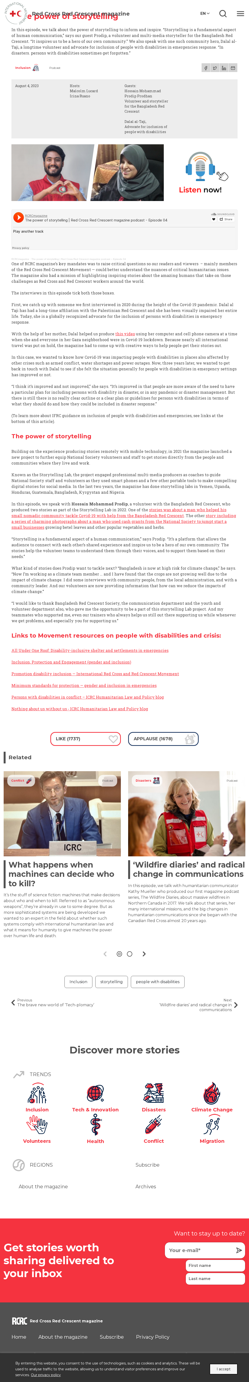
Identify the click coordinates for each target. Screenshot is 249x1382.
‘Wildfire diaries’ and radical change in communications (189, 869)
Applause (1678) (153, 738)
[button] (119, 954)
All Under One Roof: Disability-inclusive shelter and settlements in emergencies (90, 650)
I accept (224, 1369)
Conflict (17, 780)
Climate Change (212, 1110)
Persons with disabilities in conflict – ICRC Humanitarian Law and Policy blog (87, 697)
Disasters (143, 780)
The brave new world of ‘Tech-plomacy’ (55, 1002)
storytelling (111, 981)
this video (125, 333)
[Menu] (240, 13)
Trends (40, 1074)
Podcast (55, 68)
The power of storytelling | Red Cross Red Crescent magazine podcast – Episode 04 (78, 259)
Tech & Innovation (95, 1110)
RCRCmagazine (20, 259)
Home (18, 1337)
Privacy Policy (152, 1337)
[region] (124, 1367)
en (203, 13)
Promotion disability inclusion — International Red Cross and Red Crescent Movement (95, 673)
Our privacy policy (46, 1375)
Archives (145, 1187)
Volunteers (37, 1141)
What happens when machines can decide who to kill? (61, 874)
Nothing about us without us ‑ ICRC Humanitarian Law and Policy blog (79, 708)
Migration (212, 1141)
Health (95, 1141)
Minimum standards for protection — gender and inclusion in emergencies (84, 685)
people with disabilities (157, 981)
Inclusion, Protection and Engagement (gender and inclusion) (71, 662)
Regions (41, 1165)
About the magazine (43, 1187)
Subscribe (147, 1165)
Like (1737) (68, 738)
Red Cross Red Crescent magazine (81, 13)
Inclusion (23, 68)
